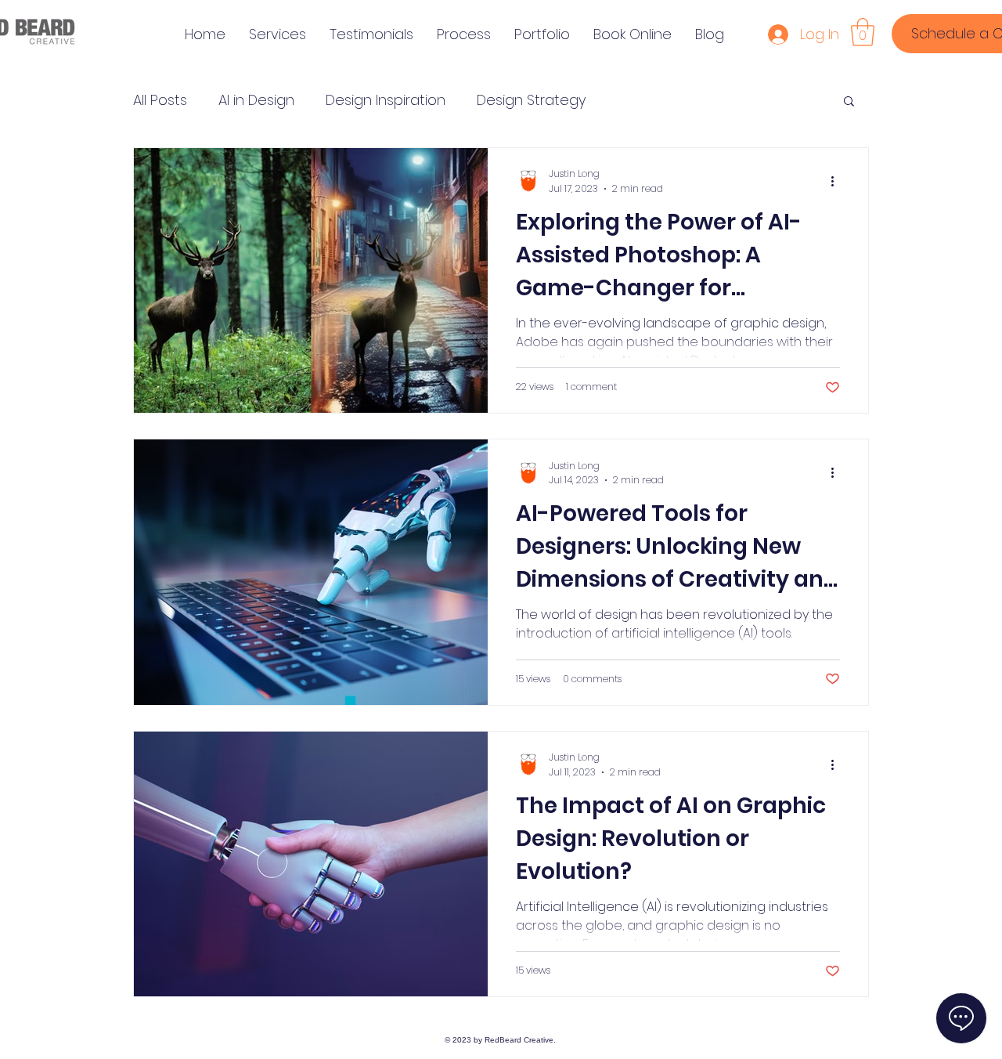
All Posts (160, 100)
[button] (862, 32)
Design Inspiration (385, 100)
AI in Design (256, 100)
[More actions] (837, 181)
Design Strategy (531, 100)
